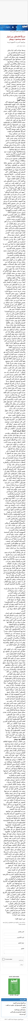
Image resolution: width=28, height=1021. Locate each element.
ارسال (21, 964)
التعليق (22, 948)
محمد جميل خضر (21, 45)
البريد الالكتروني (20, 937)
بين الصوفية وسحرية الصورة (19, 1003)
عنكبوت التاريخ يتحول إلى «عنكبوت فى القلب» (16, 1005)
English (8, 27)
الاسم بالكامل (21, 931)
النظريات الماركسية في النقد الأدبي (18, 1012)
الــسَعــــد (23, 1007)
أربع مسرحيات (22, 1014)
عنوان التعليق (21, 943)
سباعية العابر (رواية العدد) (20, 1009)
